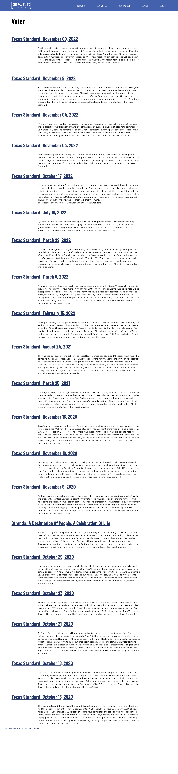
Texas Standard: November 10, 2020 (44, 453)
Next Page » (34, 728)
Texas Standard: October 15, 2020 (42, 697)
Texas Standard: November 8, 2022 (44, 78)
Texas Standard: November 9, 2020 (44, 486)
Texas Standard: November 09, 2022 (45, 39)
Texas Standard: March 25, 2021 (41, 383)
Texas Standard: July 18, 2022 (39, 212)
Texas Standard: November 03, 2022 (45, 145)
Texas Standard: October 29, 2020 (43, 557)
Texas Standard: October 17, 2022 (42, 176)
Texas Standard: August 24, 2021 (41, 346)
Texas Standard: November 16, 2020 (44, 416)
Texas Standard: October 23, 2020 (43, 593)
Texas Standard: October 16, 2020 (42, 663)
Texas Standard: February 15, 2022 (43, 313)
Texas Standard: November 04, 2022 (45, 114)
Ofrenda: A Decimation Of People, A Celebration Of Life (61, 523)
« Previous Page (12, 728)
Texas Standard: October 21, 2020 (42, 624)
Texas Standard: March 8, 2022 (40, 276)
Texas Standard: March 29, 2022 (41, 240)
